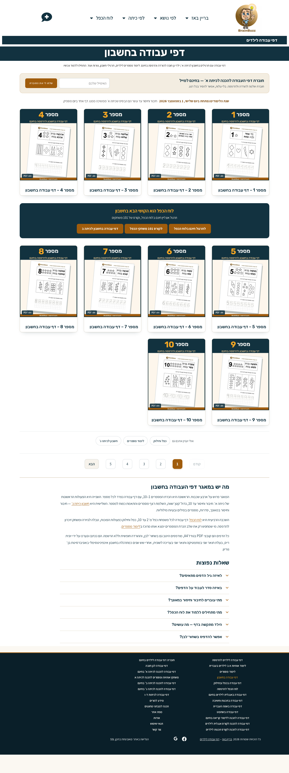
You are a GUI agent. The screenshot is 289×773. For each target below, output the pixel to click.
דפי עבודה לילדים (209, 739)
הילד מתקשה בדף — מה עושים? (197, 624)
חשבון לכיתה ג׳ (108, 441)
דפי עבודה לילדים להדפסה (227, 660)
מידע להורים (157, 700)
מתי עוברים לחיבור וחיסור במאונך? (195, 600)
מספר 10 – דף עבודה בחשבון (177, 419)
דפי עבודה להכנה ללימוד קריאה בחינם (227, 718)
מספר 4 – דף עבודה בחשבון (49, 190)
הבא (92, 464)
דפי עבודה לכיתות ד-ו (156, 695)
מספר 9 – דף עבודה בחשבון (241, 419)
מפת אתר (156, 712)
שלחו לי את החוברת (41, 83)
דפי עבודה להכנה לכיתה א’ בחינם (157, 672)
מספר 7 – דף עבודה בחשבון (114, 326)
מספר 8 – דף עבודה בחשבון (50, 326)
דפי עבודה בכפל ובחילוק (227, 683)
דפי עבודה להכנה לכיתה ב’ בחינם (157, 683)
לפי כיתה (136, 18)
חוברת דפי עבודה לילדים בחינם (157, 660)
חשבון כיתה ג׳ (80, 503)
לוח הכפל (104, 18)
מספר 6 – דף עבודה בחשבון (178, 326)
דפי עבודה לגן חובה (157, 666)
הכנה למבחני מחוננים (156, 706)
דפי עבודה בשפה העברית (227, 706)
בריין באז (200, 18)
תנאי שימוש (156, 723)
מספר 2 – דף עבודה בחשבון (178, 190)
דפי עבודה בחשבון (227, 677)
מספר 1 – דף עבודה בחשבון (242, 190)
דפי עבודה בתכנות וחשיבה (227, 700)
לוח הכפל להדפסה (227, 689)
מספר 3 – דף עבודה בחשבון (114, 190)
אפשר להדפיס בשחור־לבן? (201, 636)
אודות (156, 718)
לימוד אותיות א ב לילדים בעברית (227, 666)
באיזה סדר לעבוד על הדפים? (199, 587)
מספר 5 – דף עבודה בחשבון (241, 326)
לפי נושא (168, 18)
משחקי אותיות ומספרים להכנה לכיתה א (157, 677)
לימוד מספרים (135, 441)
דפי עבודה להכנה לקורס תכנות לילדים (227, 729)
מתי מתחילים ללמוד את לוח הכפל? (194, 612)
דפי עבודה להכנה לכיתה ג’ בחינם (157, 689)
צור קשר (156, 729)
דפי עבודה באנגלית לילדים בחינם (227, 695)
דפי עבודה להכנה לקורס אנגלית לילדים (227, 723)
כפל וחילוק (160, 441)
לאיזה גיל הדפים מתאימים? (200, 575)
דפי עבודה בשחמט (227, 712)
